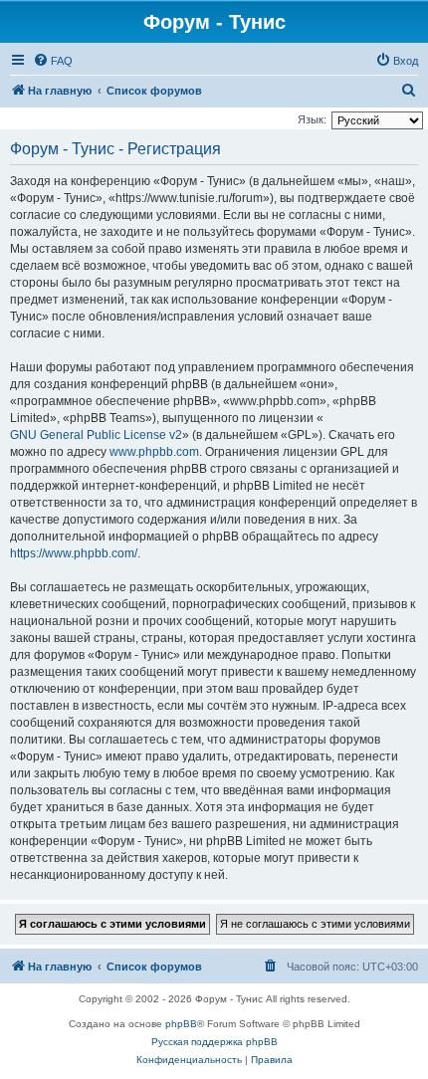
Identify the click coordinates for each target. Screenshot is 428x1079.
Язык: (312, 119)
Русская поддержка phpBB (214, 1041)
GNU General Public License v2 (96, 435)
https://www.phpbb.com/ (73, 553)
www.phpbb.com (154, 452)
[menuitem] (53, 61)
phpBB (181, 1023)
